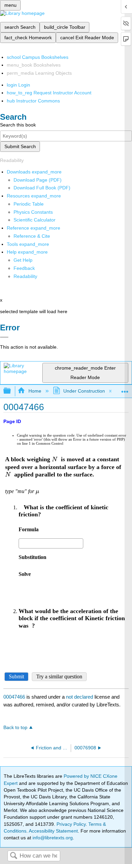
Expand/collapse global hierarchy (11, 391)
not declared (80, 697)
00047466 (14, 697)
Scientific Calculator (35, 220)
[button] (24, 268)
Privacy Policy (71, 824)
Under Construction (84, 391)
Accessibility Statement (53, 831)
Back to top (15, 727)
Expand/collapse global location (125, 389)
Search (13, 856)
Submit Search (20, 146)
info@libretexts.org (52, 837)
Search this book (18, 124)
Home (34, 391)
